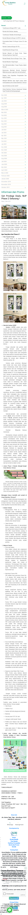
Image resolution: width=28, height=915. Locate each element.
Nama (4, 880)
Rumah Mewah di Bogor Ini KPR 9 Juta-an (14, 38)
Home (14, 837)
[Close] (25, 25)
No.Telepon (5, 885)
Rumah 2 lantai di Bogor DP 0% (11, 46)
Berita (9, 17)
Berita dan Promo (14, 845)
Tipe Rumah (14, 841)
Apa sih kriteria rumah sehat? (10, 86)
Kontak (14, 847)
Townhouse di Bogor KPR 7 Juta (11, 28)
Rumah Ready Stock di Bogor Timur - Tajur (14, 58)
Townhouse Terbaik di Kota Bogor (12, 34)
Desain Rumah (14, 839)
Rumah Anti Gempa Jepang (10, 31)
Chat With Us (14, 898)
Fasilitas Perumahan (14, 843)
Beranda (4, 17)
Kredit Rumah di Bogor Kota (10, 50)
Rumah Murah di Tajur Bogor (10, 62)
